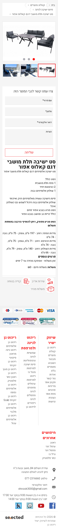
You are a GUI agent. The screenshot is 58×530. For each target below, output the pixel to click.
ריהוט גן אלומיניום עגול (11, 419)
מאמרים (51, 367)
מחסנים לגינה (31, 389)
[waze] (30, 505)
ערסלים (32, 384)
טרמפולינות (30, 361)
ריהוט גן (51, 347)
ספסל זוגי (50, 450)
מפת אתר (51, 394)
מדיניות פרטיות (52, 388)
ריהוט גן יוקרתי (12, 363)
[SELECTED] (14, 517)
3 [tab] (24, 59)
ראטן (53, 443)
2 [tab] (29, 59)
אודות (52, 375)
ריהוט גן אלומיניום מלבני (11, 408)
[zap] (18, 505)
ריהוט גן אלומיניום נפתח (11, 388)
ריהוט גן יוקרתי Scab (10, 398)
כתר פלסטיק (49, 458)
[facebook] (52, 505)
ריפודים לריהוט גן (31, 405)
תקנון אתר (50, 382)
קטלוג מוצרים (52, 353)
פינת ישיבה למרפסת (30, 366)
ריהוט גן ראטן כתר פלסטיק (11, 377)
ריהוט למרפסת (31, 378)
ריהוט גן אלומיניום (11, 344)
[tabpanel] (29, 41)
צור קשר (51, 378)
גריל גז (52, 454)
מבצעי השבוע (52, 361)
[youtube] (41, 505)
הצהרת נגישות (52, 400)
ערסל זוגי (51, 446)
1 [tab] (33, 59)
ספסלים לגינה (31, 397)
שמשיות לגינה (31, 355)
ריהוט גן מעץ (9, 369)
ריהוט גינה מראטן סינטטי (11, 354)
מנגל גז (32, 372)
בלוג (53, 371)
